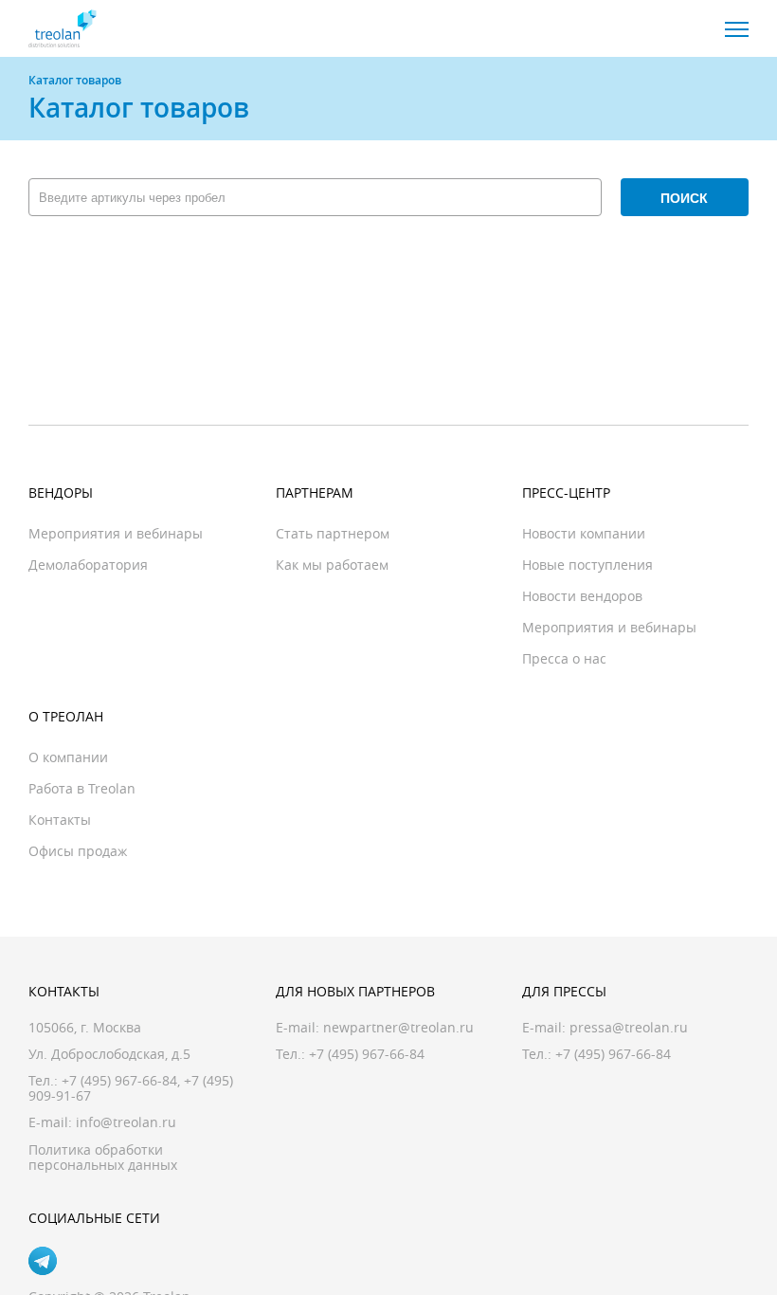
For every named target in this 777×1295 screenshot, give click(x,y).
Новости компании (583, 533)
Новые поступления (587, 565)
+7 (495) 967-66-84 (119, 1080)
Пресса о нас (564, 658)
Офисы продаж (77, 851)
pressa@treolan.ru (628, 1027)
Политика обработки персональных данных (102, 1157)
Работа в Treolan (82, 788)
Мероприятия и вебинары (115, 533)
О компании (68, 757)
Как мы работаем (332, 565)
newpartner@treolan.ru (398, 1027)
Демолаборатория (88, 565)
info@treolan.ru (126, 1122)
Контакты (59, 820)
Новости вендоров (582, 596)
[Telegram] (42, 1261)
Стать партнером (332, 533)
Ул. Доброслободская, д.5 (109, 1054)
